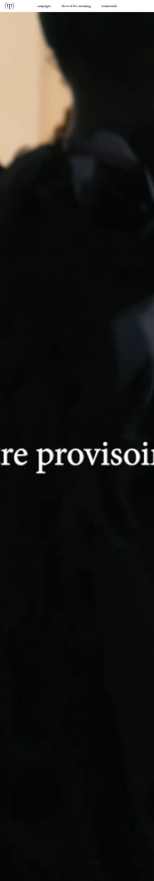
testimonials (109, 6)
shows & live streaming (76, 6)
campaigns (44, 6)
